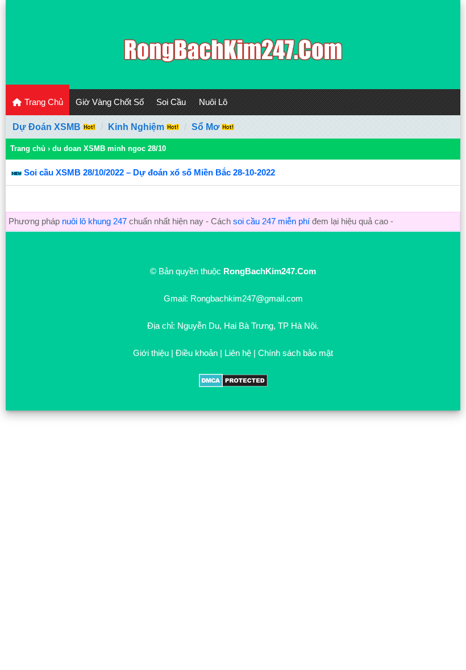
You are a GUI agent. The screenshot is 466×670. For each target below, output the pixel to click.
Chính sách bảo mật (295, 353)
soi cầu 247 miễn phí (271, 221)
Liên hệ (237, 353)
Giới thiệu (151, 353)
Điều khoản (197, 353)
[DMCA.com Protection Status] (233, 384)
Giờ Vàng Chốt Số (110, 102)
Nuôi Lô (213, 102)
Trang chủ (27, 148)
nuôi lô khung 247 (94, 221)
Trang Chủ (42, 102)
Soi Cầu (171, 102)
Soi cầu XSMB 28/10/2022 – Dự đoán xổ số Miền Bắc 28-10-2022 (149, 172)
